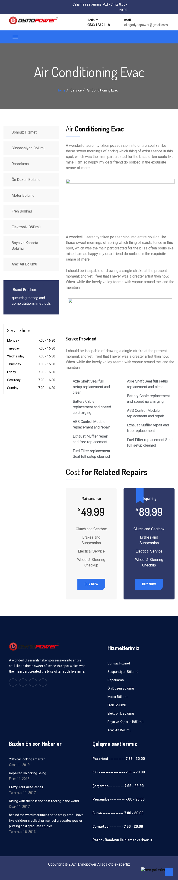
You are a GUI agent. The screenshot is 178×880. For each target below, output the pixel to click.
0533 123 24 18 (98, 25)
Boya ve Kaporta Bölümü (25, 246)
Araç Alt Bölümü (24, 264)
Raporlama (20, 164)
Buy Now (91, 584)
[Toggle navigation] (15, 37)
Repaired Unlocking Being (27, 773)
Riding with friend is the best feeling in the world (44, 801)
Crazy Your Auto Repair (26, 787)
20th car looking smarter (27, 759)
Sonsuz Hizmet (24, 132)
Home (61, 90)
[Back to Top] (169, 872)
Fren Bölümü (22, 211)
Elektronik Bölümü (26, 227)
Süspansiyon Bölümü (28, 148)
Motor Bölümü (23, 195)
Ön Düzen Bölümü (26, 179)
